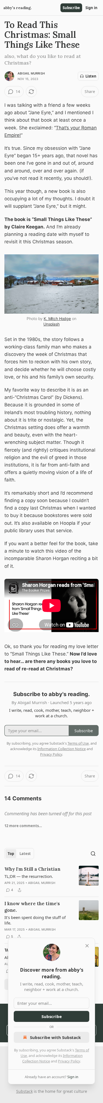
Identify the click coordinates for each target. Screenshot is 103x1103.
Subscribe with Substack (55, 1037)
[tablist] (19, 853)
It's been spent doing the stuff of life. (35, 920)
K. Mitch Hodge (57, 318)
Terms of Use (78, 743)
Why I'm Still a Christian (32, 869)
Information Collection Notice (61, 748)
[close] (87, 945)
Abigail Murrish (31, 73)
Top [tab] (11, 853)
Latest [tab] (25, 853)
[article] (51, 879)
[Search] (93, 853)
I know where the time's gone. (32, 906)
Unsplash (51, 324)
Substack (24, 1091)
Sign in (91, 7)
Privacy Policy (69, 1061)
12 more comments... (23, 825)
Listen (90, 76)
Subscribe (71, 7)
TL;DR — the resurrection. (28, 876)
